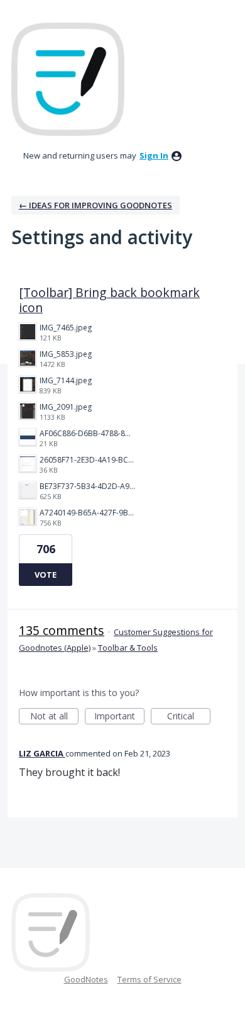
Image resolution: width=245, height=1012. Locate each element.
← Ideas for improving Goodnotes (95, 205)
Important (119, 717)
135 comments (61, 630)
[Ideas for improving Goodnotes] (67, 79)
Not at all (54, 717)
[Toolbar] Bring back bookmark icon (109, 300)
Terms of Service (149, 979)
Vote (46, 574)
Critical (188, 717)
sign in (153, 155)
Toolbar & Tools (128, 647)
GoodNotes (86, 979)
